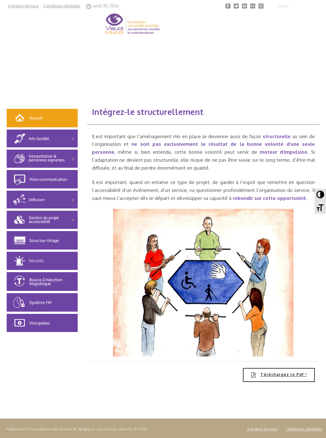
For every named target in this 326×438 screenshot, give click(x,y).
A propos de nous (262, 429)
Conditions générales (303, 429)
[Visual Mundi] (132, 25)
